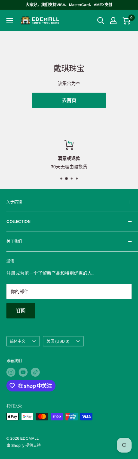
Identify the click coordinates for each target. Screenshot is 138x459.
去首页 (69, 100)
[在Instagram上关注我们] (10, 372)
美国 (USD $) (58, 341)
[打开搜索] (100, 20)
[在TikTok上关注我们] (35, 372)
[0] (126, 20)
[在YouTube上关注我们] (23, 372)
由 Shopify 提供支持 (23, 445)
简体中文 (17, 341)
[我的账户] (113, 20)
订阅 (21, 310)
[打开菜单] (9, 20)
